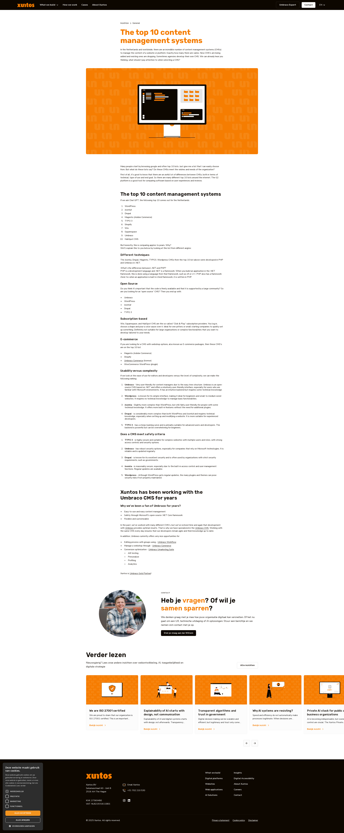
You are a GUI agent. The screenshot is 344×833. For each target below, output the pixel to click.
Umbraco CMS (202, 528)
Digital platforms (214, 778)
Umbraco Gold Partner (140, 573)
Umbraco (129, 528)
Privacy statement (220, 820)
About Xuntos (99, 4)
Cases (84, 4)
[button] (49, 5)
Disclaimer (253, 820)
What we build (212, 772)
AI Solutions (211, 795)
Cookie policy (239, 820)
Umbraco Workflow (167, 542)
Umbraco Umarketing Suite (161, 549)
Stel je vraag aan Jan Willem (178, 633)
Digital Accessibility (244, 778)
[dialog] (23, 796)
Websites (210, 783)
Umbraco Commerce (133, 360)
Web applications (214, 789)
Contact (308, 4)
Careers (238, 789)
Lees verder (21, 785)
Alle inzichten (247, 665)
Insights (238, 772)
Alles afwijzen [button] (23, 820)
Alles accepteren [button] (23, 813)
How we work (70, 4)
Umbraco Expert (287, 4)
